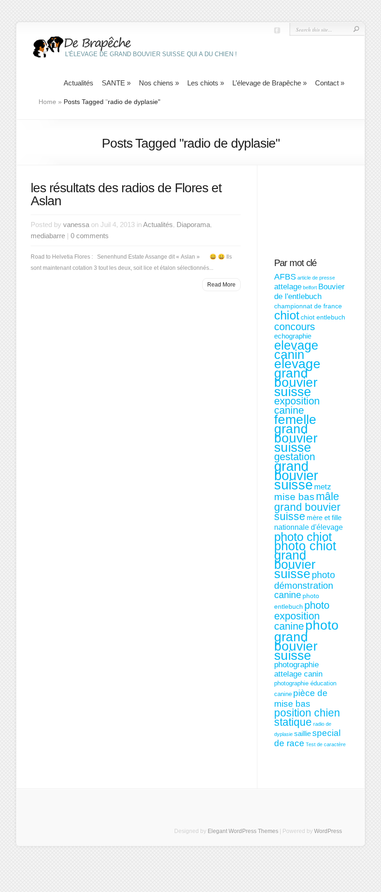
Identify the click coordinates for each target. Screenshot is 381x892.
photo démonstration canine (304, 585)
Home (47, 101)
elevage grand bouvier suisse (297, 378)
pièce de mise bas (301, 698)
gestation (294, 456)
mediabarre (48, 236)
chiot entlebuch (323, 317)
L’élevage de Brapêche (269, 83)
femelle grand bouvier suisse (295, 433)
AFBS (285, 276)
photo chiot (303, 537)
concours (294, 326)
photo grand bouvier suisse (306, 640)
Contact (329, 83)
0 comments (90, 236)
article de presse (316, 277)
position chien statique (307, 717)
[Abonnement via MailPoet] (310, 216)
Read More (221, 284)
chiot (286, 315)
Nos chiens (159, 83)
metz (322, 486)
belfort (310, 287)
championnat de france (308, 306)
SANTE (116, 83)
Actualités (78, 83)
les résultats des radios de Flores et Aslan (126, 194)
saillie (302, 733)
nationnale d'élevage (308, 527)
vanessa (76, 224)
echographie (292, 336)
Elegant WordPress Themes (243, 831)
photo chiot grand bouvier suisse (305, 560)
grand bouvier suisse (296, 475)
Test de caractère (326, 744)
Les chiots (205, 83)
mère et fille (324, 517)
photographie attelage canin (298, 669)
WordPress (328, 831)
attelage (288, 286)
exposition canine (297, 405)
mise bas (294, 496)
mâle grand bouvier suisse (307, 506)
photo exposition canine (301, 615)
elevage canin (296, 350)
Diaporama (193, 224)
